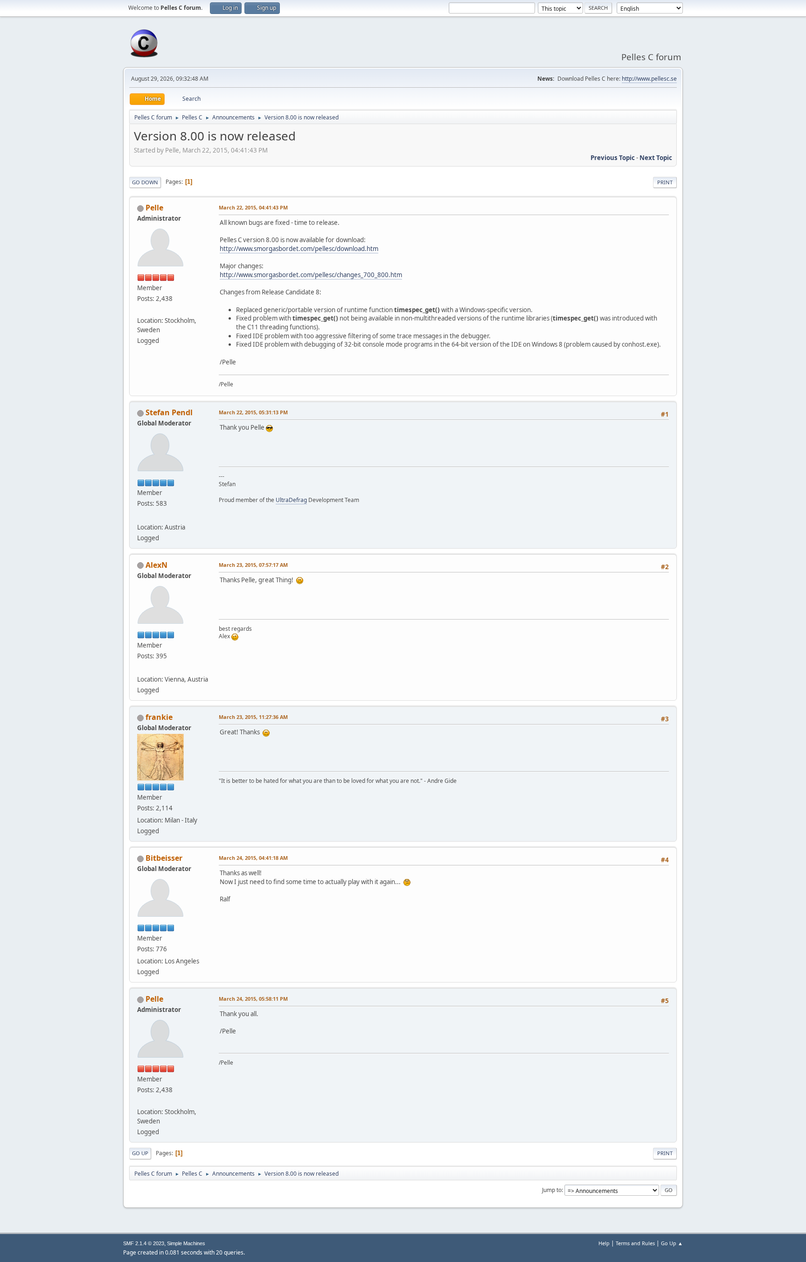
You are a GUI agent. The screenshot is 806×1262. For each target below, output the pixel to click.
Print (665, 182)
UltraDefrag (291, 500)
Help (604, 1243)
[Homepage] (141, 515)
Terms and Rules (635, 1243)
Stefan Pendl (169, 412)
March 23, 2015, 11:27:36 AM (253, 716)
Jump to (552, 1190)
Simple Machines (186, 1243)
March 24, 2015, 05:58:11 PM (253, 998)
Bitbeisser (164, 858)
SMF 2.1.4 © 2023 (143, 1243)
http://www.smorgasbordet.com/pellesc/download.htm (299, 248)
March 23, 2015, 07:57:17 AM (253, 564)
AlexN (156, 565)
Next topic (655, 157)
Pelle (154, 207)
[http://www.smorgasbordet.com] (141, 309)
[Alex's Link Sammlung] (141, 668)
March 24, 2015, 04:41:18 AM (253, 857)
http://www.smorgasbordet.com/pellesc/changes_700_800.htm (311, 275)
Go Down (145, 182)
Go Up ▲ (672, 1243)
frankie (159, 717)
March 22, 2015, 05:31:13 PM (253, 412)
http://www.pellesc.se (649, 79)
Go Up (140, 1153)
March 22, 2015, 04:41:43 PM (253, 207)
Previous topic (613, 157)
